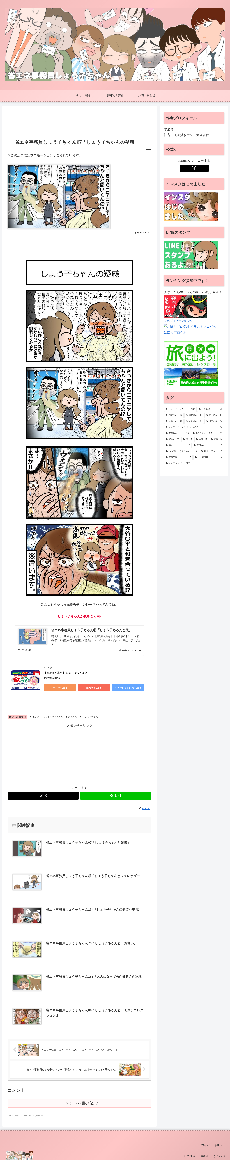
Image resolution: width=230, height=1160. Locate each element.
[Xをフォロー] (194, 168)
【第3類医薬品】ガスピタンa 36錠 (66, 672)
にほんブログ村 (175, 332)
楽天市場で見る (94, 687)
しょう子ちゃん (90, 717)
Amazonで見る (59, 687)
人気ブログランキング (178, 320)
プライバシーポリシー (211, 1145)
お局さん (72, 717)
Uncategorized (19, 717)
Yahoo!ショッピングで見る (128, 687)
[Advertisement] (79, 121)
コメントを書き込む (79, 1103)
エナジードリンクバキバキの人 (48, 717)
